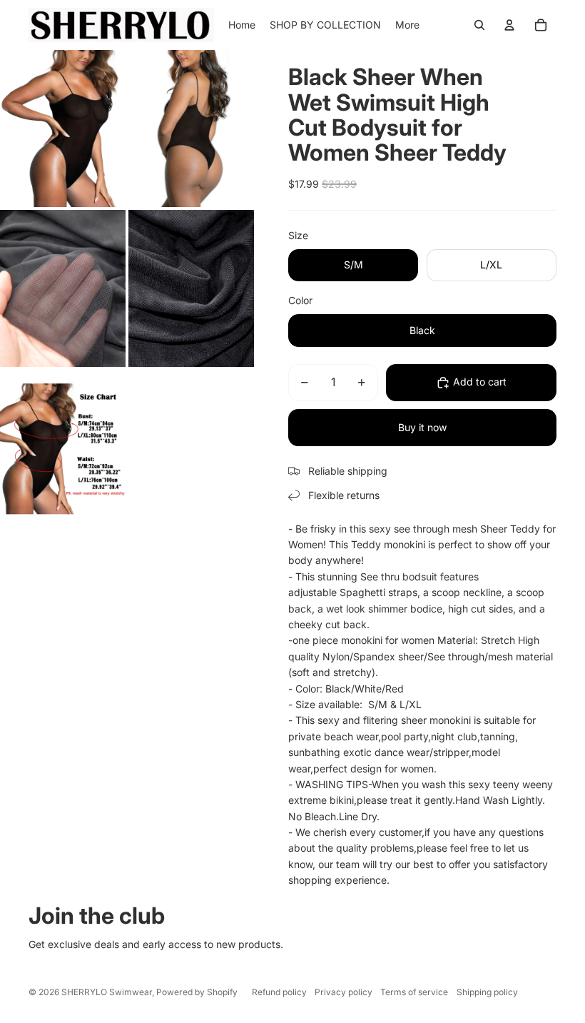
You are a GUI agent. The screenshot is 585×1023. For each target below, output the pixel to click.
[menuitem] (407, 25)
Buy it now (422, 427)
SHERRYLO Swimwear (106, 992)
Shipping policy (487, 992)
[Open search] (479, 25)
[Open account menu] (509, 25)
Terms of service (414, 992)
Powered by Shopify (197, 992)
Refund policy (279, 992)
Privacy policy (343, 992)
